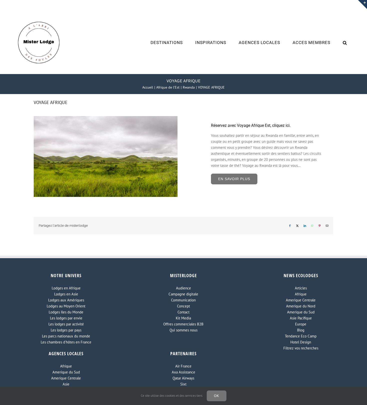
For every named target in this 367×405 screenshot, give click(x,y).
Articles (301, 288)
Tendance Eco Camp (301, 336)
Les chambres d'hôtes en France (66, 342)
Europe (300, 324)
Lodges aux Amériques (66, 300)
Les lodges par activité (66, 324)
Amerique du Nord (300, 306)
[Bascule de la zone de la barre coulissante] (362, 4)
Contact (183, 312)
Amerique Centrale (301, 300)
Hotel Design (300, 342)
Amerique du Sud (301, 312)
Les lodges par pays (66, 330)
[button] (345, 42)
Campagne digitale (183, 294)
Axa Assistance (183, 372)
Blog (300, 330)
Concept (183, 306)
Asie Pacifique (301, 318)
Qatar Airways (183, 378)
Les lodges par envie (66, 318)
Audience (183, 288)
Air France (183, 366)
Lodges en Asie (66, 294)
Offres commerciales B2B (183, 324)
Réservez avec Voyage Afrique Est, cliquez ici (250, 125)
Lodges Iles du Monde (66, 312)
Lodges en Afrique (66, 288)
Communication (183, 300)
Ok (216, 396)
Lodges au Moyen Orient (66, 306)
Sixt (183, 384)
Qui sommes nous (183, 330)
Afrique (301, 294)
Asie (66, 384)
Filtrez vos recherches (300, 348)
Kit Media (183, 318)
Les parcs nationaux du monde (66, 336)
